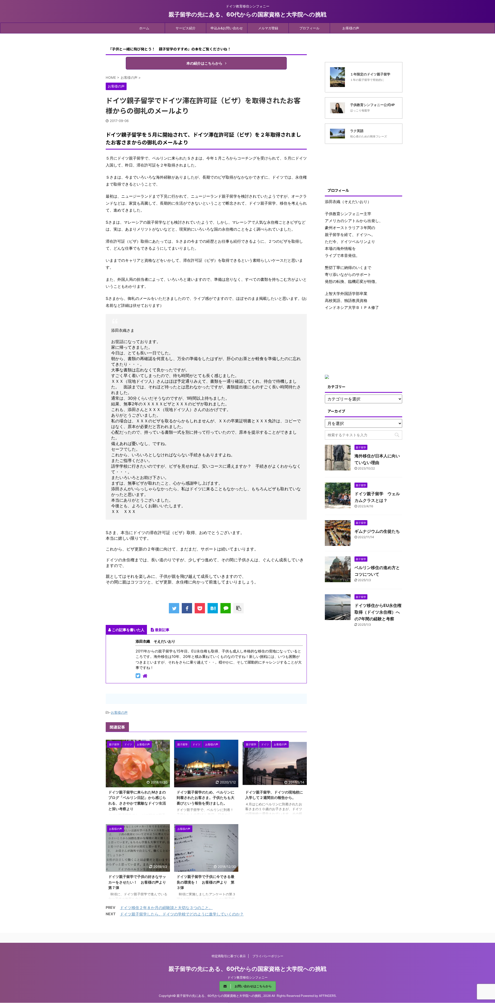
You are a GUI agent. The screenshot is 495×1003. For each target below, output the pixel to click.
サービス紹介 (186, 28)
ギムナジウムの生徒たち (377, 531)
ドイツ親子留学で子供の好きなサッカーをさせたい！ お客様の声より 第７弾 (139, 882)
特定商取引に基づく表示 (229, 956)
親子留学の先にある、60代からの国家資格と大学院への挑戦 (247, 14)
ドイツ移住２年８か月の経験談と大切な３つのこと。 (166, 907)
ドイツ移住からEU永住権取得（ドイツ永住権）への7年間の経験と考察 (377, 612)
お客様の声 (350, 28)
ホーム (144, 28)
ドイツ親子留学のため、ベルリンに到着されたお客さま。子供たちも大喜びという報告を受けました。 (205, 797)
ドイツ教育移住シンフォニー (247, 977)
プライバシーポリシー (267, 956)
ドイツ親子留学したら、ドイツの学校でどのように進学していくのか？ (182, 914)
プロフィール (309, 28)
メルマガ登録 (268, 28)
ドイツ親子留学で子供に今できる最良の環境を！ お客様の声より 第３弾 (205, 882)
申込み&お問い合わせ (227, 28)
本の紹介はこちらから (204, 63)
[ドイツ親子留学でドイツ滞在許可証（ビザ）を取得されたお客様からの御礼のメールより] (213, 608)
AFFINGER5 (327, 996)
